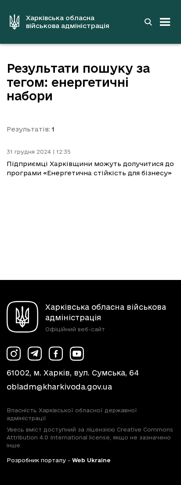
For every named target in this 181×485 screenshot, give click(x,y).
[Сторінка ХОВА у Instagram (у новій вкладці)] (14, 354)
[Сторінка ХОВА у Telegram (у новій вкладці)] (35, 354)
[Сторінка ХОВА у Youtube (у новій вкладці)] (77, 354)
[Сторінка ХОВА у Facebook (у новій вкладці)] (56, 354)
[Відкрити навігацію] (165, 22)
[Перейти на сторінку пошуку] (148, 22)
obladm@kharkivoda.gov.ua (59, 386)
